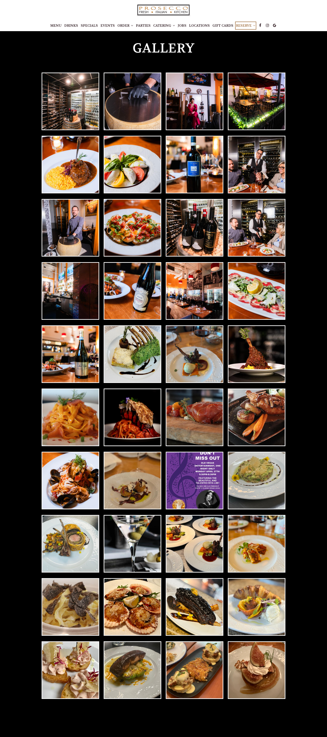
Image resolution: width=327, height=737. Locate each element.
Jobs (182, 25)
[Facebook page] (260, 25)
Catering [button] (162, 25)
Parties (143, 25)
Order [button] (123, 25)
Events (108, 25)
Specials (89, 25)
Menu (56, 25)
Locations (199, 25)
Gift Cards (222, 25)
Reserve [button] (244, 25)
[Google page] (274, 25)
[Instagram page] (267, 25)
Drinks (71, 25)
